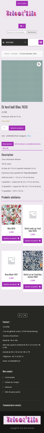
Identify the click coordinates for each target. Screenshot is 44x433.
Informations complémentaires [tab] (27, 144)
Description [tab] (7, 144)
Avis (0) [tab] (5, 148)
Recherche (32, 32)
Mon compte (22, 3)
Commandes (10, 377)
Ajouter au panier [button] (10, 238)
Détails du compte (12, 382)
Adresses (8, 387)
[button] (40, 42)
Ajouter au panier (17, 128)
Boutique (9, 42)
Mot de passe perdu (12, 392)
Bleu (29, 136)
